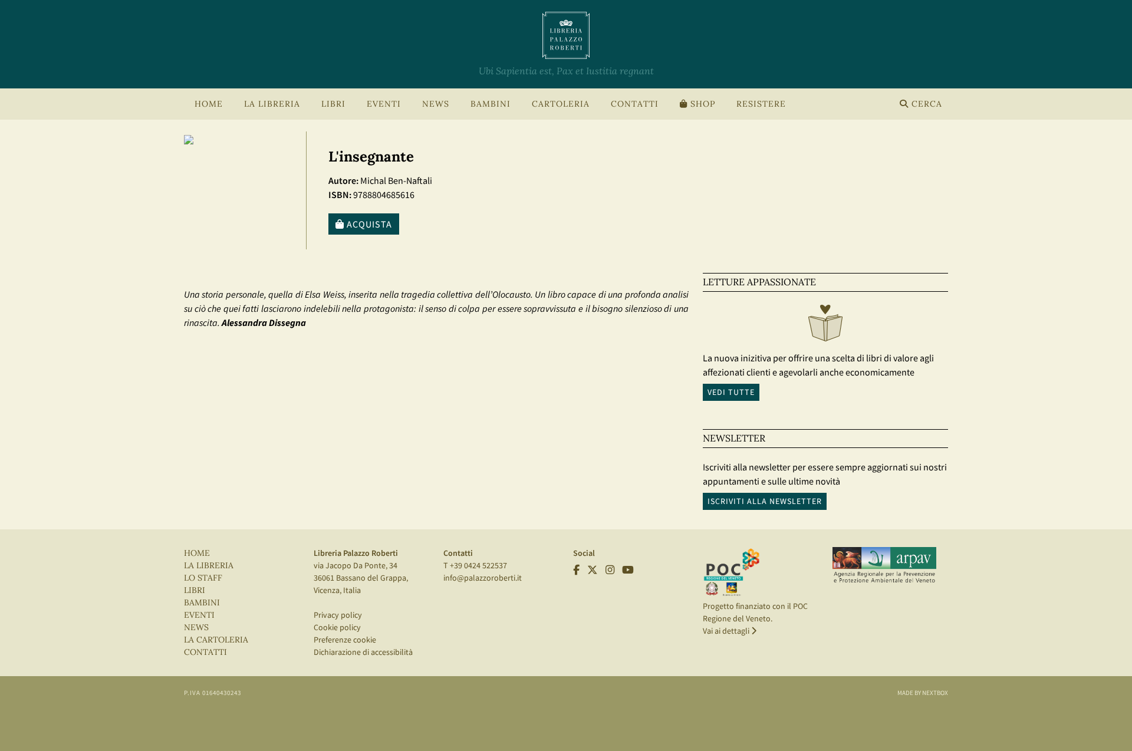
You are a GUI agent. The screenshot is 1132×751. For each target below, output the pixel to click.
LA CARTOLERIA (216, 640)
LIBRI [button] (333, 104)
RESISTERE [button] (761, 104)
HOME (209, 104)
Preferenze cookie (345, 639)
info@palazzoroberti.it (482, 577)
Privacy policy (338, 615)
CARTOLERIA (561, 104)
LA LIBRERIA (208, 566)
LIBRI (194, 590)
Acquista (368, 224)
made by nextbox (922, 693)
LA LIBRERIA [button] (272, 104)
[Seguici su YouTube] (628, 570)
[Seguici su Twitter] (592, 570)
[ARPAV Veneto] (884, 565)
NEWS (435, 104)
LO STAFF (203, 578)
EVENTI (199, 615)
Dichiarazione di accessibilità (363, 652)
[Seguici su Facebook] (576, 570)
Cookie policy (337, 627)
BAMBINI (490, 104)
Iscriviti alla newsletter (765, 501)
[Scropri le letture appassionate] (825, 326)
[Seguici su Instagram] (610, 570)
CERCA (925, 104)
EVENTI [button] (384, 104)
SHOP (701, 104)
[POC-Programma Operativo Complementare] (732, 571)
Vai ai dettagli (727, 630)
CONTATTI (635, 104)
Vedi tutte (731, 392)
